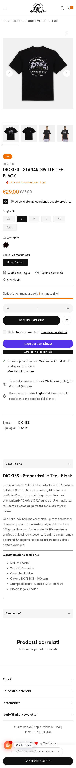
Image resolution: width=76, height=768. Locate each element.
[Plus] (68, 308)
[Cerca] (62, 8)
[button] (66, 73)
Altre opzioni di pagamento (38, 351)
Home (6, 20)
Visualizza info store (21, 371)
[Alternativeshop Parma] (38, 8)
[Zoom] (66, 33)
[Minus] (7, 308)
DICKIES (8, 164)
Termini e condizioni (54, 332)
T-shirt (22, 428)
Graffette (49, 743)
